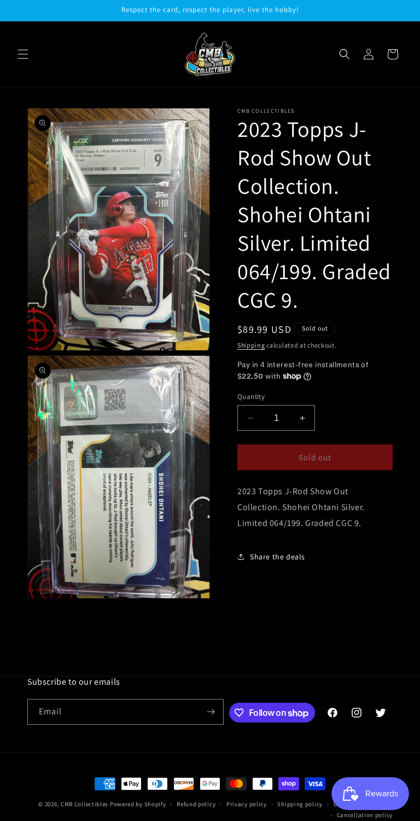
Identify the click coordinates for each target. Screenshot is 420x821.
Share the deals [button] (277, 557)
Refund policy (196, 804)
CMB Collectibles (85, 804)
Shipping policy (300, 804)
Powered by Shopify (138, 804)
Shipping (251, 345)
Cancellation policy (365, 815)
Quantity (251, 396)
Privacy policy (246, 804)
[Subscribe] (211, 712)
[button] (23, 54)
